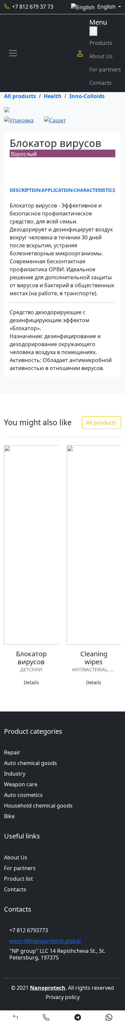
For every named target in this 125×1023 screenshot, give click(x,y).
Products (100, 43)
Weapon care (20, 784)
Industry (14, 773)
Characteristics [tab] (94, 190)
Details (31, 682)
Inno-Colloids (87, 96)
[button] (46, 1016)
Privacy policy (63, 997)
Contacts (100, 82)
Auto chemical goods (30, 763)
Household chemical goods (38, 805)
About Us (101, 56)
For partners (105, 69)
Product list (18, 878)
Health (53, 96)
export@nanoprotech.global (45, 941)
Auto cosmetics (23, 795)
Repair (12, 752)
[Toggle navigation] (13, 53)
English (107, 6)
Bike (9, 816)
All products (20, 96)
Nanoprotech (47, 987)
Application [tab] (57, 190)
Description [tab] (25, 190)
